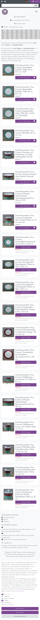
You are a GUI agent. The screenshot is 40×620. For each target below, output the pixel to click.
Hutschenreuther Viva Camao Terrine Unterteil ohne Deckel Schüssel (25, 174)
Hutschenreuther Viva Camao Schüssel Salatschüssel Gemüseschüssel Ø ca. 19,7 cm (24, 401)
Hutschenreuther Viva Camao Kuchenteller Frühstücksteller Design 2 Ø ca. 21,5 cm (25, 308)
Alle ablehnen (20, 612)
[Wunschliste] (28, 1)
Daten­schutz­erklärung (17, 591)
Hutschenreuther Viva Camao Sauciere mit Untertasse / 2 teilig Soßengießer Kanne (24, 153)
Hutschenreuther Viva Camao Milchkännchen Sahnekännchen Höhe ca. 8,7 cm (25, 470)
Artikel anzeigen (25, 247)
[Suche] (36, 5)
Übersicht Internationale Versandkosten (15, 539)
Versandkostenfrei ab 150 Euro (21, 20)
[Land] (26, 1)
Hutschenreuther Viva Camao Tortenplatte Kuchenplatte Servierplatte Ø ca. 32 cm (24, 354)
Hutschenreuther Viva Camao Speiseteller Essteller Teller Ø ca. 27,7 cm (24, 90)
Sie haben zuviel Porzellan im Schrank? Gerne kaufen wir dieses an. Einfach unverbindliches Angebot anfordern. (19, 546)
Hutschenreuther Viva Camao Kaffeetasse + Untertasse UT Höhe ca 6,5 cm (25, 378)
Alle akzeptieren (20, 608)
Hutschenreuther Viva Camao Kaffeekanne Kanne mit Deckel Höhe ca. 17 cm (25, 425)
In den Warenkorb (25, 77)
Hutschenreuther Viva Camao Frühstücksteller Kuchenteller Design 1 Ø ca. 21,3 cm (25, 331)
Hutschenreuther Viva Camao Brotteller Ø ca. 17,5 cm (25, 133)
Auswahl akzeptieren (20, 616)
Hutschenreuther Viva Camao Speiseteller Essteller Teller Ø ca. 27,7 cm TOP (24, 68)
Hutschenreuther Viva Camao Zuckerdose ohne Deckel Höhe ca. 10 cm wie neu (25, 219)
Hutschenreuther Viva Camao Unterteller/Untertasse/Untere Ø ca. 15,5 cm (25, 240)
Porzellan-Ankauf (21, 23)
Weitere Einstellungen (7, 604)
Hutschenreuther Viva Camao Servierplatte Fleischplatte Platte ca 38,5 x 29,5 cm (25, 285)
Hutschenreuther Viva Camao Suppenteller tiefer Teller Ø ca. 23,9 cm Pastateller (24, 112)
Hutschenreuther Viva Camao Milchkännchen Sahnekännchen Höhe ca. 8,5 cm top (25, 448)
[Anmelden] (2, 1)
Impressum (33, 587)
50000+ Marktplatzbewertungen (13, 27)
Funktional (7, 602)
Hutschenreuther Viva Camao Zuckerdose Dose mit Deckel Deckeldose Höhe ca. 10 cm (25, 494)
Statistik (7, 596)
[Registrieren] (5, 1)
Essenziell (7, 594)
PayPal (7, 600)
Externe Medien (9, 598)
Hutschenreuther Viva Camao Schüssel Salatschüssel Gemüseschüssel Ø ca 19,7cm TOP (24, 195)
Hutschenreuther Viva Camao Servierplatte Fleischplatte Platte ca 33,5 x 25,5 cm (25, 263)
